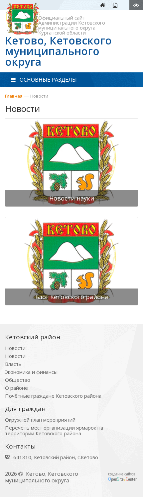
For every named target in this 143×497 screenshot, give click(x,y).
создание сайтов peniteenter (122, 476)
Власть (13, 364)
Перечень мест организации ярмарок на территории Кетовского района (54, 430)
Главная (13, 96)
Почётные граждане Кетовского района (53, 396)
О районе (16, 388)
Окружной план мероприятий (40, 420)
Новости (39, 96)
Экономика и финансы (31, 372)
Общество (17, 380)
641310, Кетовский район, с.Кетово (55, 457)
